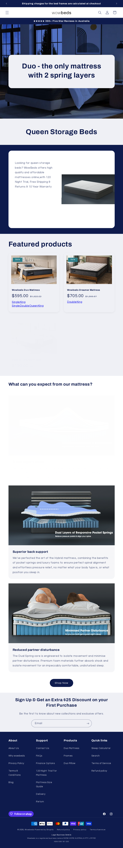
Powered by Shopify (44, 830)
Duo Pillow (69, 763)
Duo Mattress (71, 748)
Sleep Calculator (101, 748)
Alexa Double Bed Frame (26, 360)
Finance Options (45, 763)
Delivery (40, 794)
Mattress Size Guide (44, 784)
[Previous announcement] (6, 3)
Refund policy (99, 771)
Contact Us (42, 748)
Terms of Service (101, 763)
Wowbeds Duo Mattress (26, 290)
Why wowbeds (16, 756)
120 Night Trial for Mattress (46, 773)
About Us (13, 748)
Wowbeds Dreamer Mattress (83, 290)
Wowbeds (29, 830)
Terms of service (98, 830)
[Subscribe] (88, 723)
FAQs (39, 756)
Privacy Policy (16, 763)
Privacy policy (79, 830)
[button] (7, 12)
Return (40, 801)
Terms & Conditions (14, 773)
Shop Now (61, 683)
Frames (68, 756)
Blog (11, 782)
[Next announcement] (116, 3)
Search (95, 756)
